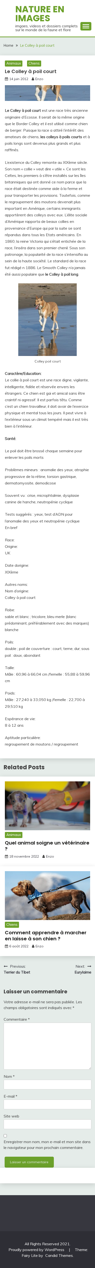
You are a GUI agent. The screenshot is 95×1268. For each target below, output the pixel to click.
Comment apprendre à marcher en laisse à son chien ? (45, 935)
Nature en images (39, 13)
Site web (11, 1116)
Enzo (39, 79)
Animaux (13, 63)
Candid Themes (59, 1255)
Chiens (34, 63)
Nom (9, 1076)
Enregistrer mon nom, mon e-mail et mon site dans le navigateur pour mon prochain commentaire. (47, 1144)
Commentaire (17, 1019)
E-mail (10, 1096)
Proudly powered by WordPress (37, 1249)
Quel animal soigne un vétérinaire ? (47, 845)
